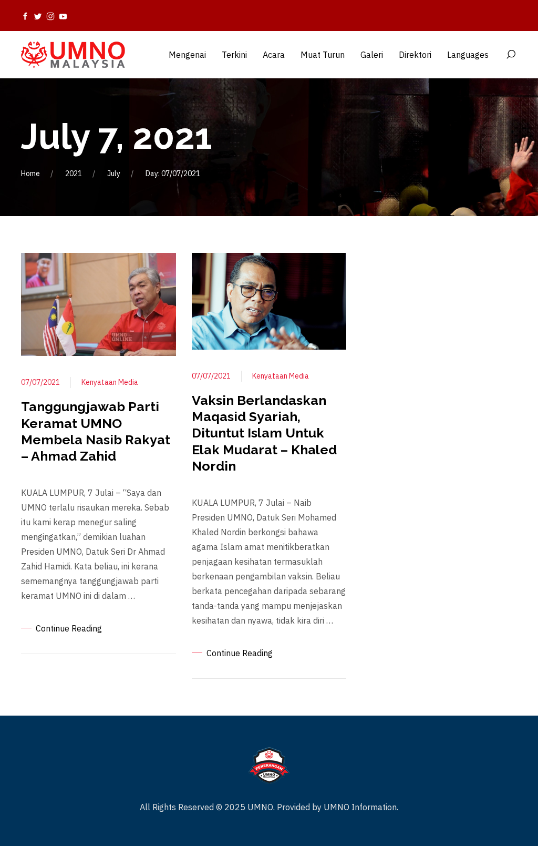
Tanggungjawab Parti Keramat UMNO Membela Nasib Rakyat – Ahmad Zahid (95, 431)
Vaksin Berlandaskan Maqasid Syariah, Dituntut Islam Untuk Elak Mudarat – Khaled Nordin (264, 433)
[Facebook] (25, 15)
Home (30, 173)
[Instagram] (50, 15)
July (113, 173)
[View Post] (98, 303)
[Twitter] (38, 15)
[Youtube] (63, 15)
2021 (73, 173)
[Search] (510, 54)
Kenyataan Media (109, 382)
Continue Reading (69, 628)
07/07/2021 (40, 382)
